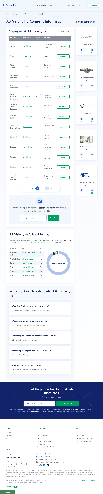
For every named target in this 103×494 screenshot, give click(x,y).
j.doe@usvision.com (28, 259)
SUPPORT (71, 5)
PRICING (53, 5)
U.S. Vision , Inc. (30, 13)
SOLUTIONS (41, 5)
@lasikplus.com (28, 137)
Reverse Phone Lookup (45, 441)
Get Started (94, 5)
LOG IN (81, 5)
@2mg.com (26, 96)
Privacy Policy (79, 409)
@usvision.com (27, 46)
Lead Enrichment (42, 435)
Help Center (80, 435)
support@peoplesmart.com (48, 454)
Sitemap (8, 454)
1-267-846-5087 (44, 456)
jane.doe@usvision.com (29, 271)
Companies (17, 13)
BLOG (62, 5)
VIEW (63, 46)
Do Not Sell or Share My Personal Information (84, 440)
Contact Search (42, 433)
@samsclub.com (28, 147)
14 (52, 188)
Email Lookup (41, 444)
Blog (7, 438)
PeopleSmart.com (34, 412)
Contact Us (80, 433)
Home (8, 13)
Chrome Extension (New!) (45, 447)
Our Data (40, 438)
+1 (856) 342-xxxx (38, 96)
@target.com (27, 56)
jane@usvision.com (28, 267)
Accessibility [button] (9, 487)
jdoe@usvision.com (28, 252)
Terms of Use (68, 409)
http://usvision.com (43, 310)
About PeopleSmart (12, 433)
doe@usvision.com (28, 275)
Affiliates (9, 435)
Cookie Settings (7, 492)
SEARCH (53, 218)
